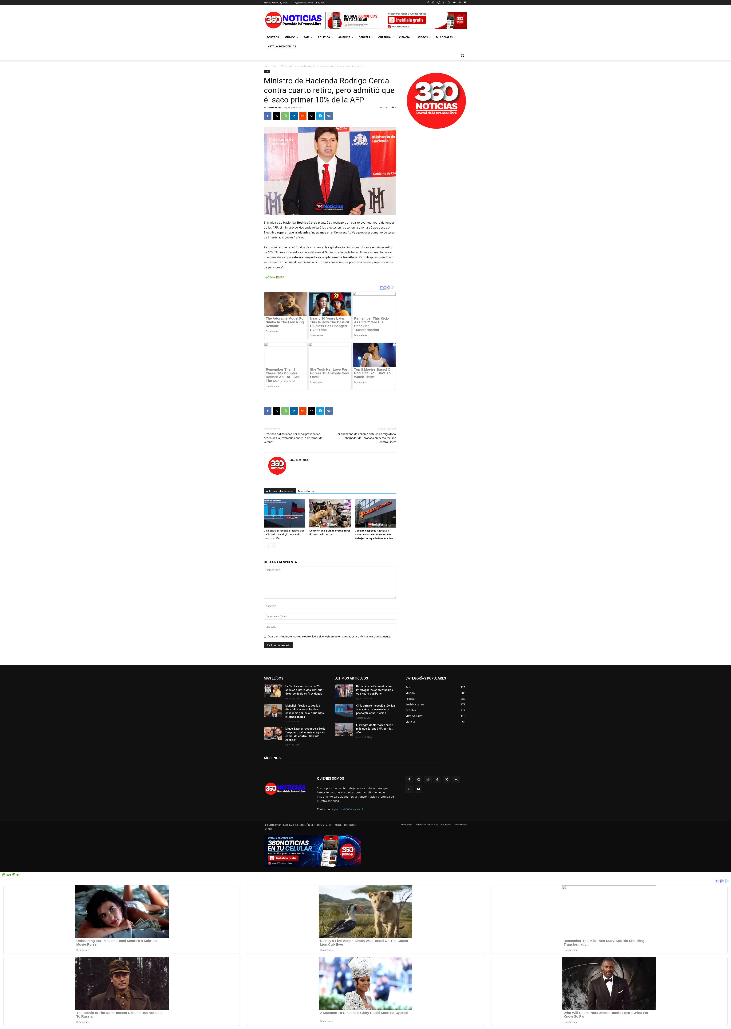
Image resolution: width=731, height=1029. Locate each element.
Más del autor (306, 491)
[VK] (329, 116)
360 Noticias (274, 107)
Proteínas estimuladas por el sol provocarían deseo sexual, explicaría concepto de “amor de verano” (293, 438)
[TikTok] (444, 3)
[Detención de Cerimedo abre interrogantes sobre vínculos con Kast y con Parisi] (344, 690)
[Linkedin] (294, 116)
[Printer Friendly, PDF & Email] (274, 279)
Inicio (266, 66)
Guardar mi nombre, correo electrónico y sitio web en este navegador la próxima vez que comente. (329, 636)
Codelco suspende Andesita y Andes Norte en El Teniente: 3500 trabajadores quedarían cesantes (374, 534)
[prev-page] (266, 546)
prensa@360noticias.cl (348, 809)
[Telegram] (320, 116)
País (275, 66)
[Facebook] (428, 3)
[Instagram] (433, 3)
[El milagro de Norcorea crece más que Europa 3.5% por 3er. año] (344, 729)
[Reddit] (438, 3)
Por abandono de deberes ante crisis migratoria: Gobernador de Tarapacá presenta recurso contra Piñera (366, 438)
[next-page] (272, 546)
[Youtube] (465, 3)
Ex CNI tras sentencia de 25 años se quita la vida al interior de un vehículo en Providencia (304, 690)
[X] (449, 3)
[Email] (311, 116)
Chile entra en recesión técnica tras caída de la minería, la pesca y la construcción (284, 534)
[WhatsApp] (459, 3)
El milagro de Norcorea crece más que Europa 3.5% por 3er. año (374, 729)
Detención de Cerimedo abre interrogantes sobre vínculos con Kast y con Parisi (374, 690)
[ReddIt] (302, 116)
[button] (462, 55)
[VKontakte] (454, 3)
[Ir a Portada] (294, 21)
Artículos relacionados (280, 491)
